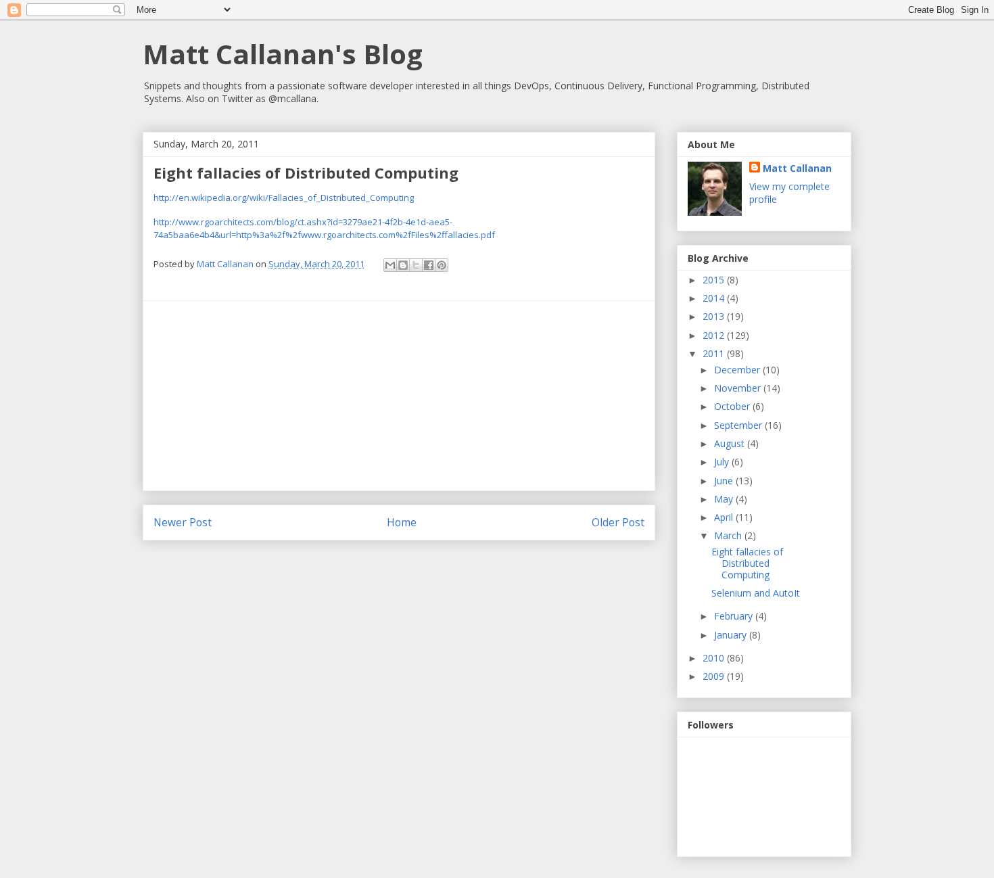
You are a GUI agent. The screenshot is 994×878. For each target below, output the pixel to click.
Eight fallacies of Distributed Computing (747, 563)
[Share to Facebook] (428, 265)
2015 (715, 279)
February (734, 615)
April (725, 517)
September (739, 425)
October (733, 406)
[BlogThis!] (403, 265)
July (723, 461)
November (738, 388)
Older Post (618, 522)
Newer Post (182, 522)
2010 (715, 657)
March (729, 535)
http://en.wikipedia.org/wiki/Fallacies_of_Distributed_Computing (283, 197)
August (730, 443)
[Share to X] (416, 265)
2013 (715, 316)
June (725, 480)
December (738, 369)
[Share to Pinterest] (441, 265)
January (731, 634)
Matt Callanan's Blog (283, 53)
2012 (715, 335)
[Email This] (390, 265)
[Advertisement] (399, 395)
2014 (715, 298)
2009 (715, 676)
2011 (715, 353)
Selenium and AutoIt (755, 592)
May (725, 498)
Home (402, 522)
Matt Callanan (797, 168)
